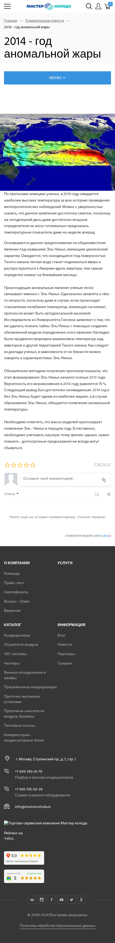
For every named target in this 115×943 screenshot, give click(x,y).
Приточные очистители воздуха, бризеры (24, 713)
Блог (61, 635)
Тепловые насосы (19, 725)
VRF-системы (15, 654)
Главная (10, 21)
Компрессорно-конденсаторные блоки (24, 737)
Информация (71, 625)
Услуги (64, 563)
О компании (17, 563)
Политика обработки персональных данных (57, 926)
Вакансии (12, 611)
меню (55, 78)
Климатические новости (44, 21)
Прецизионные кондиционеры (30, 687)
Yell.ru (9, 838)
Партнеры (66, 654)
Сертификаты (16, 592)
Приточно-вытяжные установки (22, 699)
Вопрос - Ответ (17, 601)
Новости (64, 644)
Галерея (64, 663)
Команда (12, 573)
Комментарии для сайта (88, 536)
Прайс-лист (14, 583)
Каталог (12, 625)
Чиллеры (12, 663)
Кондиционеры (17, 635)
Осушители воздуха (21, 644)
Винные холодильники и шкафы (25, 675)
